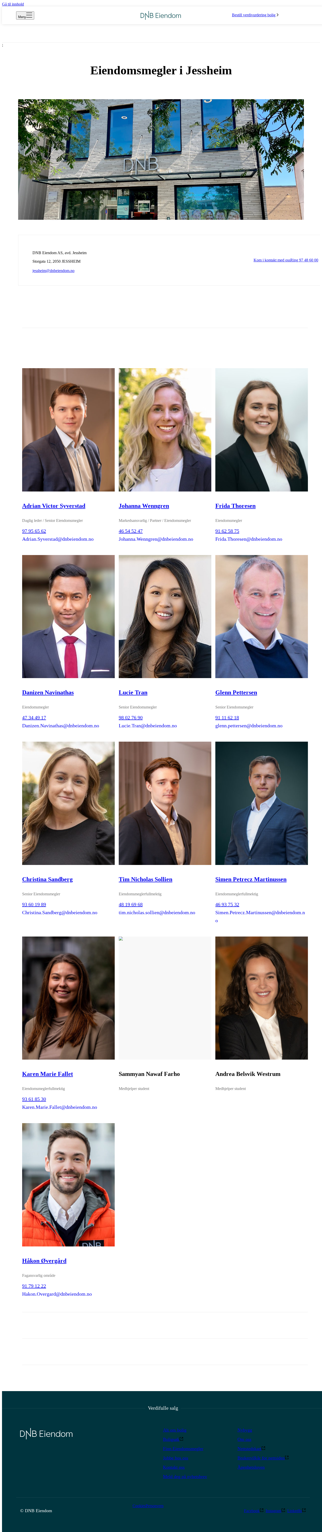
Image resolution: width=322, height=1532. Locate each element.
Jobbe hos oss (175, 1457)
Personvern (155, 1506)
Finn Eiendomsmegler (183, 1448)
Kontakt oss (174, 1467)
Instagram (273, 1511)
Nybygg (244, 1430)
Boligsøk (171, 1439)
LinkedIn (294, 1511)
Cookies (139, 1506)
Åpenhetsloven (251, 1467)
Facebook (252, 1511)
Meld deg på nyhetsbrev (185, 1476)
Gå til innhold (13, 4)
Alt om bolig (174, 1430)
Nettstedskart (249, 1448)
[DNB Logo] (161, 15)
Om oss (244, 1439)
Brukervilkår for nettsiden (261, 1457)
